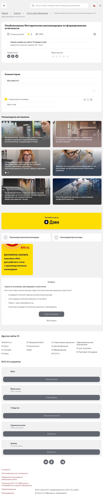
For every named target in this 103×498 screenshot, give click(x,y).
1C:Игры (5, 354)
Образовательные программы (84, 343)
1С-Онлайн (6, 350)
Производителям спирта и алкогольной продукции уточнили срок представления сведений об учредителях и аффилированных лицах (25, 196)
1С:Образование (59, 350)
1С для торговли (83, 348)
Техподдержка (8, 493)
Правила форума (9, 489)
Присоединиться (51, 416)
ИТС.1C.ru (56, 354)
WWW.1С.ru (7, 342)
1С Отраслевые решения (63, 342)
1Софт (29, 350)
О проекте (6, 470)
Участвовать (51, 397)
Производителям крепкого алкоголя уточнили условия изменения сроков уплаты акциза (74, 139)
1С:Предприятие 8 (35, 342)
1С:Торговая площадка (86, 352)
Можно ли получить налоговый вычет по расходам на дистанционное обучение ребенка (76, 168)
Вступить (51, 434)
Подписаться (51, 379)
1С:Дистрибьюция (60, 346)
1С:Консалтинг (33, 346)
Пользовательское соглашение (15, 473)
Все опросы (52, 321)
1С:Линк (5, 346)
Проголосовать (51, 314)
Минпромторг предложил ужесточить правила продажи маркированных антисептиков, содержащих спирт (23, 139)
